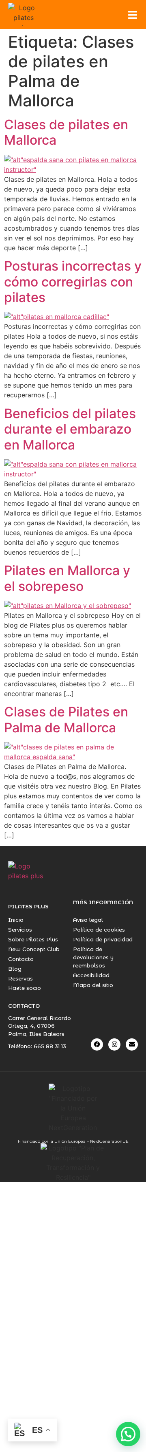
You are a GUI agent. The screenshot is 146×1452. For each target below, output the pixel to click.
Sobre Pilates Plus (33, 939)
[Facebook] (97, 1044)
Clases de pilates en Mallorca (66, 132)
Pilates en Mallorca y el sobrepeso (67, 578)
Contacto (21, 959)
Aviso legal (88, 920)
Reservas (20, 978)
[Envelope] (132, 1044)
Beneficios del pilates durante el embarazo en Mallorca (70, 429)
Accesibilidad (91, 975)
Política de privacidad (103, 939)
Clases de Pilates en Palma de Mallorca (66, 719)
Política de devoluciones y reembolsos (93, 957)
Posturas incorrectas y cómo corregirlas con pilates (73, 281)
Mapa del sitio (93, 985)
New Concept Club (34, 949)
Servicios (20, 929)
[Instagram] (114, 1044)
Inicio (16, 920)
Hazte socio (24, 988)
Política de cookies (99, 929)
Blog (14, 968)
